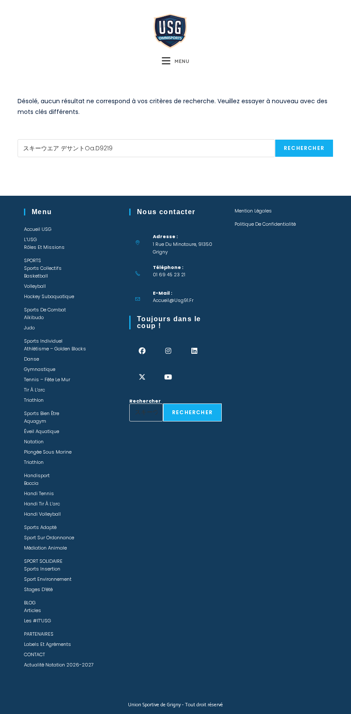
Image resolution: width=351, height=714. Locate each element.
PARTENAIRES (39, 633)
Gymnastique (39, 369)
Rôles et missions (44, 247)
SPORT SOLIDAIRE (43, 561)
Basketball (36, 275)
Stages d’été (38, 589)
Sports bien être (41, 413)
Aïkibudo (34, 317)
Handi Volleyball (42, 514)
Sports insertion (42, 568)
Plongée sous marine (47, 451)
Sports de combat (45, 309)
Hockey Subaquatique (49, 296)
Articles (32, 610)
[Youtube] (168, 377)
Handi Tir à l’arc (42, 503)
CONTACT (34, 654)
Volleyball (35, 286)
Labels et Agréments (47, 644)
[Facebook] (142, 351)
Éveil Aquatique (41, 431)
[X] (142, 377)
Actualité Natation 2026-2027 (59, 664)
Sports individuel (43, 341)
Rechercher (33, 136)
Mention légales (253, 210)
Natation (34, 441)
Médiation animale (45, 547)
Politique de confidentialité (265, 224)
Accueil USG (37, 229)
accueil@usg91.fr (173, 300)
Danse (31, 359)
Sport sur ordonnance (49, 537)
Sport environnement (47, 579)
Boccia (31, 483)
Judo (29, 327)
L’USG (30, 239)
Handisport (37, 475)
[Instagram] (168, 351)
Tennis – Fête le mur (47, 379)
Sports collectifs (43, 268)
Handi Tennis (39, 493)
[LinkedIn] (194, 351)
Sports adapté (40, 527)
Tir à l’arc (34, 389)
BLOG (30, 602)
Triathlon (34, 400)
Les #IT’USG (37, 620)
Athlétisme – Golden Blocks (55, 348)
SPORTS (32, 260)
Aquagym (35, 421)
